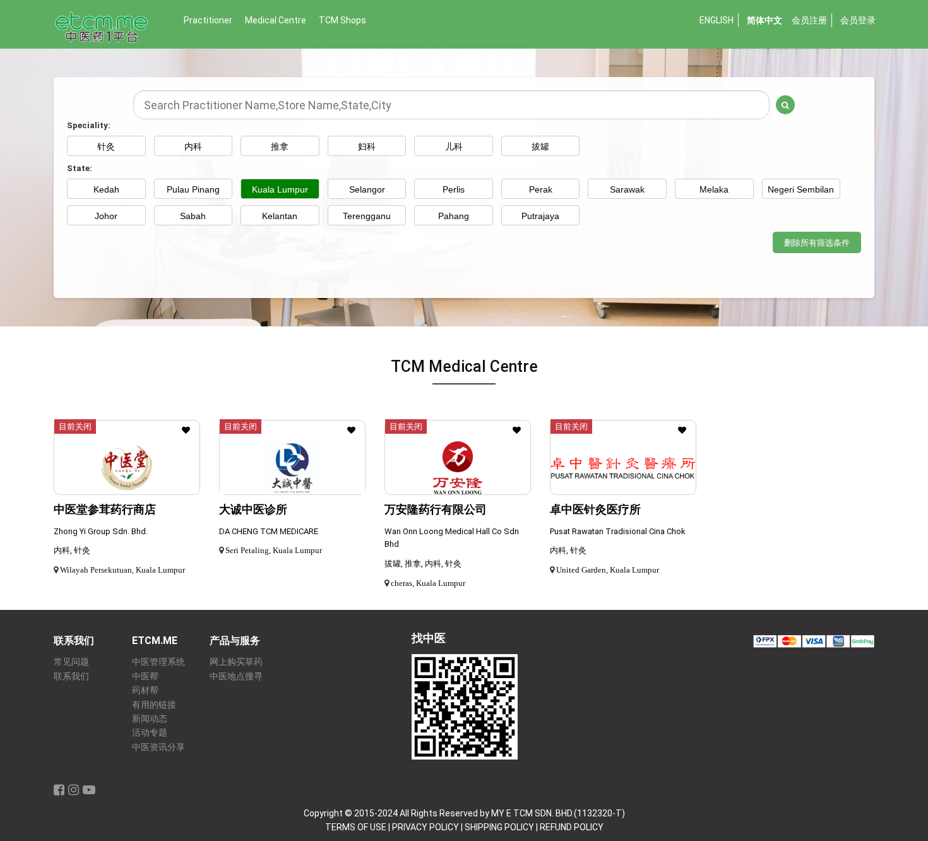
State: (79, 168)
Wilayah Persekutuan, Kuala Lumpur (122, 570)
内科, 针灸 (72, 550)
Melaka (714, 189)
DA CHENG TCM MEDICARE (268, 531)
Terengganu (367, 216)
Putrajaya (540, 216)
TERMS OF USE (355, 827)
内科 (193, 146)
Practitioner (208, 20)
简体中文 (764, 20)
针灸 (106, 146)
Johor (106, 216)
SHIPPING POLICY (499, 827)
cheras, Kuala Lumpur (428, 583)
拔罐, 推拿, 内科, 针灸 (422, 563)
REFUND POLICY (572, 827)
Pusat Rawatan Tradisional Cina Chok (618, 531)
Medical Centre (275, 20)
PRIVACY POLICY (425, 827)
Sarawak (627, 189)
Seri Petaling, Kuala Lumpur (273, 550)
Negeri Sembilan (801, 189)
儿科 (454, 146)
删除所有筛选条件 (817, 243)
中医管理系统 (158, 662)
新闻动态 (149, 718)
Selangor (367, 189)
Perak (540, 189)
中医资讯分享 (158, 747)
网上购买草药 (236, 662)
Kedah (106, 189)
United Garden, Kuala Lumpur (607, 570)
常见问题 (71, 662)
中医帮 (145, 676)
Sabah (193, 216)
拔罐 (540, 146)
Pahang (453, 216)
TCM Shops (342, 20)
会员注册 (809, 20)
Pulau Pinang (193, 189)
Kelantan (279, 216)
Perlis (454, 189)
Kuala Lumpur (280, 189)
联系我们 (71, 676)
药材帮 (145, 690)
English (716, 20)
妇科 (367, 146)
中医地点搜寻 (236, 676)
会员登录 (858, 20)
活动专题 (149, 732)
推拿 (280, 146)
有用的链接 (154, 705)
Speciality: (88, 125)
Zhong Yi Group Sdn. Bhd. (101, 531)
